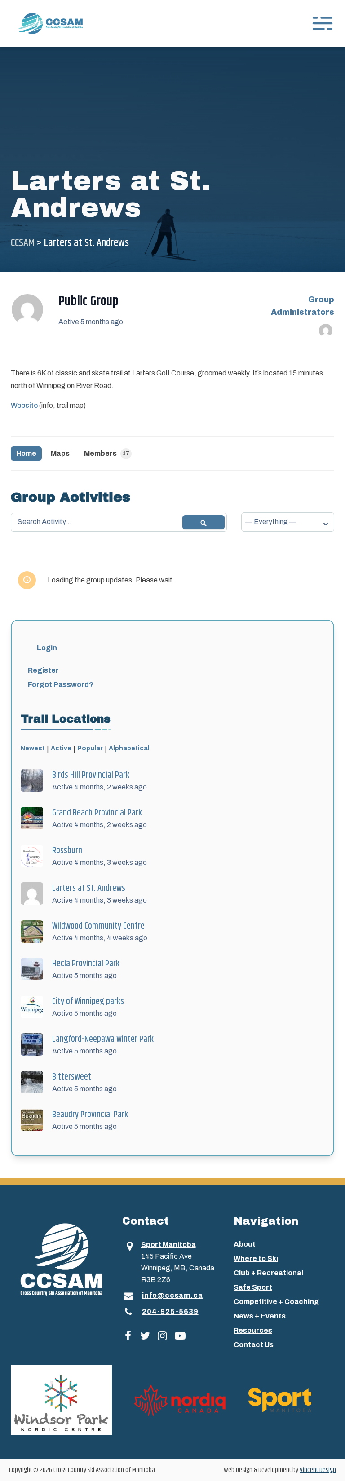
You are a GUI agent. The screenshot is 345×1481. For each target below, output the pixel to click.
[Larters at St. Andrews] (27, 309)
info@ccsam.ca (172, 1295)
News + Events (260, 1316)
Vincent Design (318, 1470)
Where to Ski (256, 1258)
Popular (90, 748)
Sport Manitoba (168, 1244)
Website (24, 405)
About (245, 1244)
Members (106, 453)
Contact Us (254, 1345)
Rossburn (67, 851)
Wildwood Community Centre (98, 926)
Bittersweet (71, 1077)
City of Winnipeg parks (88, 1002)
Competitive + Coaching (276, 1301)
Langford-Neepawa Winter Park (103, 1039)
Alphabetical (129, 748)
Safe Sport (253, 1287)
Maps (60, 453)
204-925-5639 (170, 1311)
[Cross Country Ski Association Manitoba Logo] (61, 1259)
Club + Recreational (268, 1273)
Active (61, 748)
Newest (33, 748)
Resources (253, 1330)
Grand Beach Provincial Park (97, 813)
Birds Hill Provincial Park (90, 775)
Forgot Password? (60, 684)
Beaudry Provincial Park (90, 1115)
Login (47, 648)
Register (43, 670)
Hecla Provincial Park (85, 964)
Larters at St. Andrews (88, 888)
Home (26, 453)
